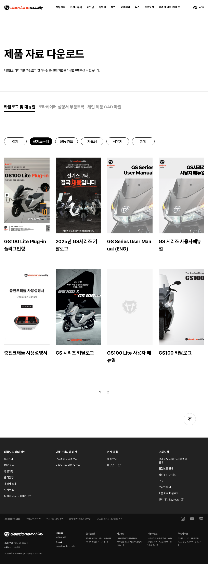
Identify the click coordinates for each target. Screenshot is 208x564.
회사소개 (9, 459)
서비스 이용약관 (33, 518)
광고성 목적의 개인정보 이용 (109, 518)
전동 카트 (66, 141)
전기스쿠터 (41, 141)
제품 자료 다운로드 (169, 493)
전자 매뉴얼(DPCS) (169, 499)
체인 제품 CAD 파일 (104, 106)
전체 (15, 141)
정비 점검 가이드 (167, 474)
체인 (143, 141)
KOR (201, 7)
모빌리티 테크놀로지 (67, 459)
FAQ (161, 480)
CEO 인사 (9, 465)
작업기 (117, 141)
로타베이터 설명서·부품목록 (61, 106)
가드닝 (92, 141)
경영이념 (9, 471)
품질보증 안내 (166, 468)
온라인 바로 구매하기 (15, 496)
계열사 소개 (10, 483)
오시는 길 (9, 489)
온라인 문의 (165, 487)
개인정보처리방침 (12, 518)
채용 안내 (112, 459)
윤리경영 (9, 477)
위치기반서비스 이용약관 (80, 518)
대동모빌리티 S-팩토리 (68, 465)
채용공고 (112, 465)
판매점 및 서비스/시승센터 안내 (173, 460)
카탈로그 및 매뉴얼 (19, 106)
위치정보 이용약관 (54, 518)
